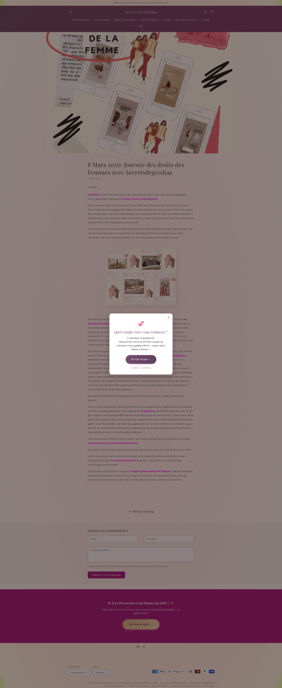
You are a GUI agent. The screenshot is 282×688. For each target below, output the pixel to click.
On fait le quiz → (141, 359)
